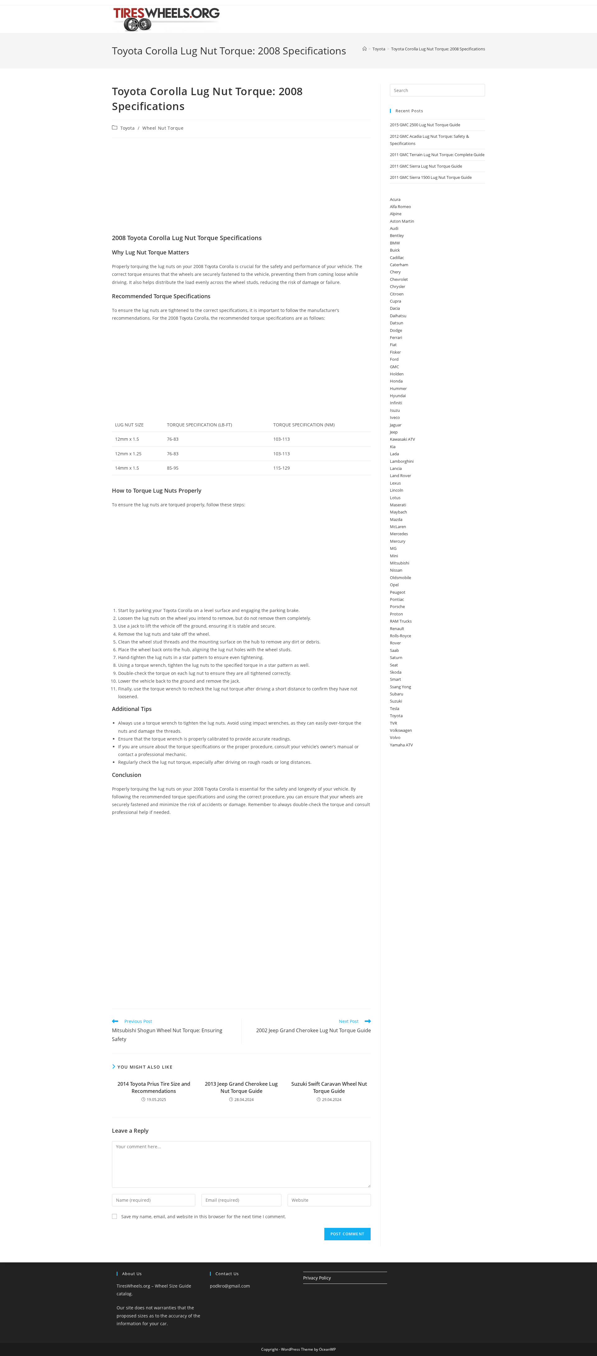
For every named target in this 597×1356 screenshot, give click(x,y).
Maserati (398, 505)
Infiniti (396, 403)
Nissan (396, 570)
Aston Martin (402, 221)
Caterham (399, 264)
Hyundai (398, 395)
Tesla (394, 708)
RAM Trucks (401, 621)
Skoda (395, 672)
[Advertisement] (241, 187)
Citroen (397, 294)
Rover (395, 643)
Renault (397, 628)
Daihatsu (398, 315)
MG (393, 548)
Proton (396, 614)
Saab (394, 650)
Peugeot (397, 592)
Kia (393, 446)
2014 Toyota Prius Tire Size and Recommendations (154, 1087)
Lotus (395, 497)
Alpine (395, 213)
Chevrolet (399, 279)
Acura (395, 199)
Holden (397, 374)
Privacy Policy (317, 1278)
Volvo (395, 737)
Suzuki (396, 701)
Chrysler (397, 286)
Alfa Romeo (400, 206)
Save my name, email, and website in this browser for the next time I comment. (203, 1216)
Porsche (397, 606)
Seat (394, 665)
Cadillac (397, 257)
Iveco (395, 417)
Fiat (393, 344)
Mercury (397, 541)
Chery (395, 272)
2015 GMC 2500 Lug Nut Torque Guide (425, 125)
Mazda (396, 519)
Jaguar (395, 425)
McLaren (398, 526)
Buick (395, 250)
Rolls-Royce (400, 636)
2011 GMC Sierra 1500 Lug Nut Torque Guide (431, 177)
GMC (394, 366)
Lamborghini (402, 461)
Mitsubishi (399, 563)
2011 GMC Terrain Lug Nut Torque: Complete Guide (437, 154)
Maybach (398, 512)
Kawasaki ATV (402, 439)
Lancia (396, 468)
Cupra (395, 301)
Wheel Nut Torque (163, 128)
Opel (394, 584)
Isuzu (395, 410)
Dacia (395, 308)
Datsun (396, 323)
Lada (394, 454)
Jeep (394, 432)
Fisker (395, 352)
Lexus (395, 483)
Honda (396, 381)
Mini (394, 556)
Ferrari (396, 337)
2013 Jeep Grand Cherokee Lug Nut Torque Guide (241, 1087)
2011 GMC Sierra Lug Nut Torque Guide (426, 166)
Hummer (398, 388)
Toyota (127, 128)
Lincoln (396, 490)
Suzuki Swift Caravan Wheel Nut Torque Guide (329, 1087)
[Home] (365, 49)
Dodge (396, 330)
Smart (395, 679)
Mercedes (399, 533)
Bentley (397, 235)
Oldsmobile (400, 577)
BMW (395, 243)
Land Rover (400, 475)
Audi (394, 228)
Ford (394, 359)
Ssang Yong (400, 687)
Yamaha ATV (401, 745)
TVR (393, 723)
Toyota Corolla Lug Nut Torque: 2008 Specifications (438, 49)
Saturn (396, 657)
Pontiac (397, 599)
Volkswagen (401, 730)
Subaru (396, 694)
